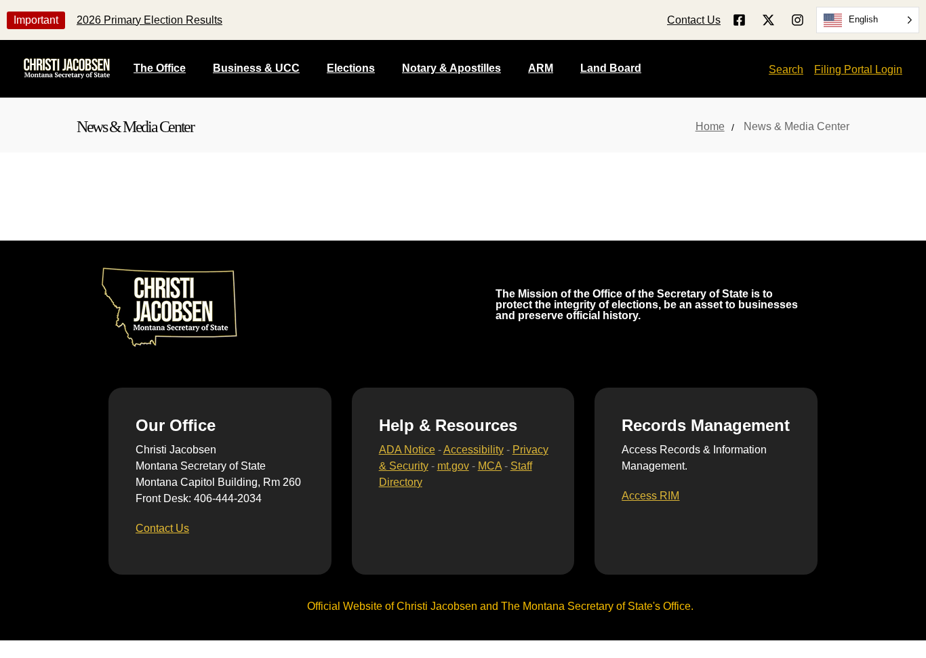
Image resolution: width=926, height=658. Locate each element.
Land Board (610, 68)
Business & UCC (256, 68)
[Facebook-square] (739, 20)
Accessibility (473, 449)
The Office (160, 68)
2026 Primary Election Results (149, 20)
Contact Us (694, 20)
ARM (540, 68)
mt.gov (453, 466)
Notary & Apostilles (451, 68)
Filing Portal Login (858, 69)
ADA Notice (407, 449)
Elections (351, 68)
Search (786, 69)
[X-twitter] (768, 20)
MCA (490, 466)
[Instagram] (797, 20)
